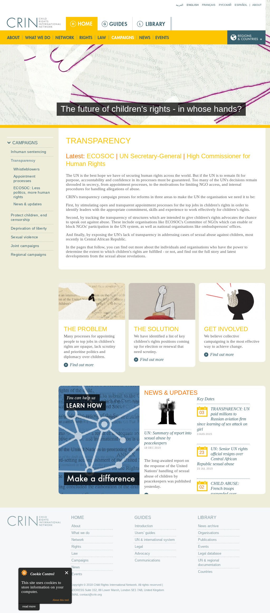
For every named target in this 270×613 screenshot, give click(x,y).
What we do (37, 37)
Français (208, 4)
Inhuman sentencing (28, 152)
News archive (208, 526)
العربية (179, 4)
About (257, 4)
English (193, 4)
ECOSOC (100, 156)
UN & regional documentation (209, 562)
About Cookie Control (24, 572)
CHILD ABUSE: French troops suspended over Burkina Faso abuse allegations (218, 493)
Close (67, 572)
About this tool (60, 599)
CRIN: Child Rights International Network (34, 521)
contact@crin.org (91, 594)
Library (151, 23)
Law (102, 37)
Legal (139, 547)
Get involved (226, 329)
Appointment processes (24, 178)
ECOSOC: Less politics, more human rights (31, 192)
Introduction (144, 526)
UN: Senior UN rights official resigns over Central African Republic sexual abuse (222, 456)
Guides (115, 23)
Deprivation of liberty (29, 228)
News (145, 37)
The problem (85, 329)
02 (201, 487)
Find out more (82, 365)
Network (65, 37)
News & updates (27, 204)
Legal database (209, 553)
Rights (86, 37)
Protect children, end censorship (29, 217)
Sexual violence (24, 237)
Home (82, 23)
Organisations (208, 533)
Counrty (246, 37)
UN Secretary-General (150, 156)
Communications (147, 560)
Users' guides (145, 533)
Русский (225, 4)
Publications (207, 540)
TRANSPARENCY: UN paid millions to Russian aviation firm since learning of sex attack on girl (223, 419)
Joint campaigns (25, 246)
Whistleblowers (26, 169)
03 (201, 412)
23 (201, 452)
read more (29, 606)
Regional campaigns (28, 254)
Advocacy (142, 553)
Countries (205, 572)
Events (162, 37)
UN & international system (155, 540)
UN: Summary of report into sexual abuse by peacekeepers (167, 438)
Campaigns (123, 37)
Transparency (23, 160)
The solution (156, 329)
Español (241, 4)
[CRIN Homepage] (35, 23)
